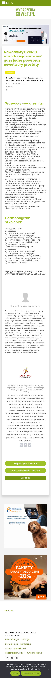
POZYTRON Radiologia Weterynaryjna (25, 385)
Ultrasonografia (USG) (15, 648)
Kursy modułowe (34, 653)
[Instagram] (12, 658)
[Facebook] (17, 658)
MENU (9, 3)
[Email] (7, 658)
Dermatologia (11, 644)
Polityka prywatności (31, 673)
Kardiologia (25, 644)
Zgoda (15, 673)
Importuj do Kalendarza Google (25, 470)
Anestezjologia (12, 639)
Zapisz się (25, 478)
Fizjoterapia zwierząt (14, 653)
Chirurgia (25, 639)
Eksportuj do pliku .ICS (25, 463)
